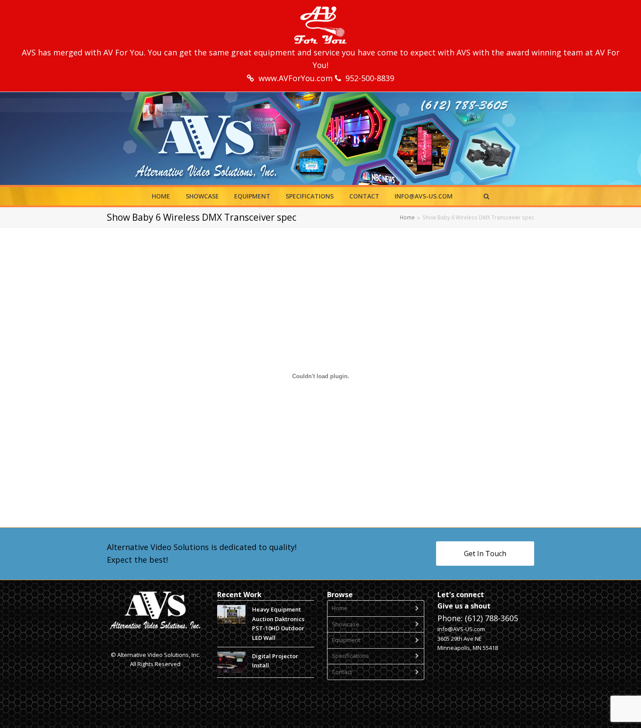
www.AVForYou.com (297, 78)
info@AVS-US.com (461, 629)
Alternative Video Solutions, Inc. (158, 655)
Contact (342, 672)
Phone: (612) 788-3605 (477, 618)
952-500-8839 (369, 78)
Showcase (345, 624)
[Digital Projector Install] (231, 662)
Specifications (350, 656)
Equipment (346, 640)
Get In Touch (485, 553)
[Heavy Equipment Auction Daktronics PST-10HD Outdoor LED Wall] (231, 614)
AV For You (123, 52)
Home (340, 608)
